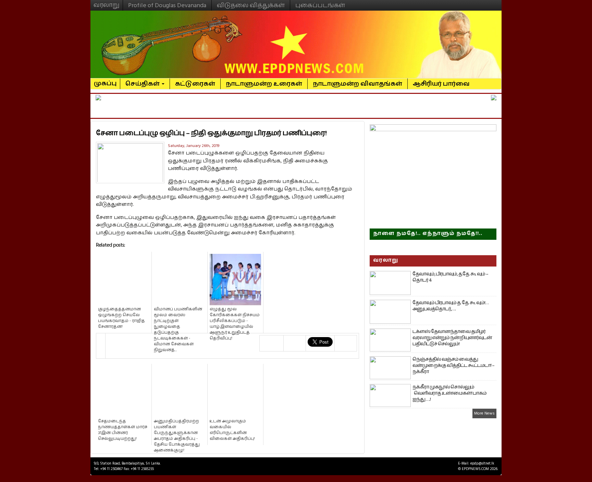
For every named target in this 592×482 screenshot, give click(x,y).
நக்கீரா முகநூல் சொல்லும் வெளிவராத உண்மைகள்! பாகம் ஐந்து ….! (449, 393)
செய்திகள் (143, 83)
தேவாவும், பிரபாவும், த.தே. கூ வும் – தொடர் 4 (450, 277)
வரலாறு (107, 2)
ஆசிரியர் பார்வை (441, 83)
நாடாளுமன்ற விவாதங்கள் (357, 83)
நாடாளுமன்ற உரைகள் (264, 83)
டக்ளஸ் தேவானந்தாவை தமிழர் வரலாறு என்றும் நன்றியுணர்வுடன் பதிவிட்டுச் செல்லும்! (452, 337)
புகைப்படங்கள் (320, 5)
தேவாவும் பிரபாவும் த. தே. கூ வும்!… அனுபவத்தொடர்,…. (450, 305)
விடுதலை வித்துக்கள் (251, 5)
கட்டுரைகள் (195, 83)
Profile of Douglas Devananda (167, 5)
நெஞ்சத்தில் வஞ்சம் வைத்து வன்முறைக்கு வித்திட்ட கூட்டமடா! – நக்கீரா (453, 365)
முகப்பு (105, 80)
